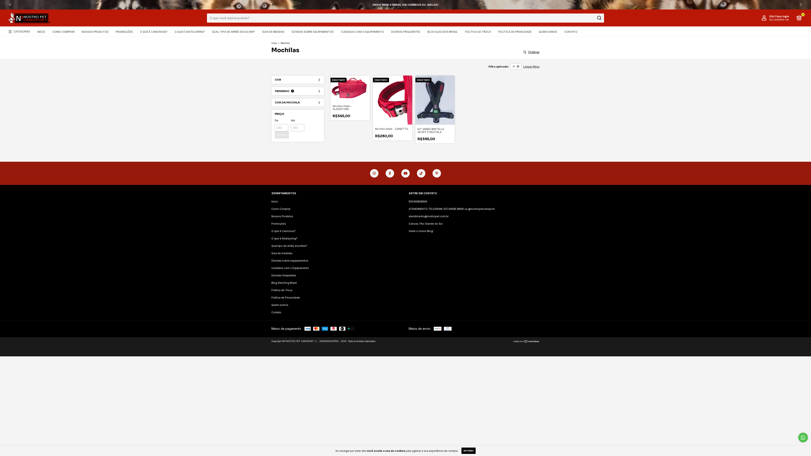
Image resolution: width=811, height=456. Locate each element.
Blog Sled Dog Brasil (442, 31)
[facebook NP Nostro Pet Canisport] (390, 173)
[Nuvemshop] (526, 341)
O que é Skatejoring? (190, 31)
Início (41, 31)
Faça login (782, 16)
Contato (570, 31)
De (276, 120)
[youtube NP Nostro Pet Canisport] (405, 173)
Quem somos (548, 31)
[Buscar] (599, 18)
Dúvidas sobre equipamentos (313, 31)
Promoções (124, 31)
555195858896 (418, 201)
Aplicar (282, 135)
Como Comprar (63, 31)
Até (293, 120)
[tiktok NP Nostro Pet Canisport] (421, 173)
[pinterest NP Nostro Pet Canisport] (437, 173)
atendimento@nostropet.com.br (429, 216)
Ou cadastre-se (779, 19)
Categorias (22, 31)
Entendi (469, 450)
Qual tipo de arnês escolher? (233, 31)
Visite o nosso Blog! (421, 231)
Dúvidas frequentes (405, 31)
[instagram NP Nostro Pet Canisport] (374, 173)
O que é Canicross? (153, 31)
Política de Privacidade (515, 31)
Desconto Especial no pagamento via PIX (405, 4)
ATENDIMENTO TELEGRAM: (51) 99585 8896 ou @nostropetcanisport (452, 208)
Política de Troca (478, 31)
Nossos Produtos (95, 31)
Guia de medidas (273, 31)
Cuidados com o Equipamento (362, 31)
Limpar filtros (531, 66)
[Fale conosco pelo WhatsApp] (803, 437)
